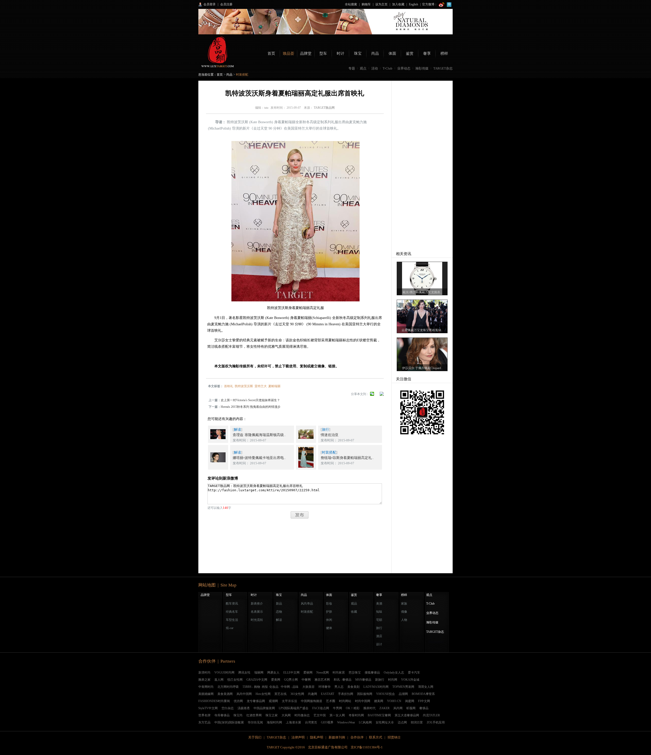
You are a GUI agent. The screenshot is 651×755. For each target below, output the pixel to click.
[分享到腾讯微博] (382, 395)
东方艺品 (204, 722)
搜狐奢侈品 (372, 672)
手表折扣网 (345, 694)
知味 (379, 611)
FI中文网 (424, 701)
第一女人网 (337, 715)
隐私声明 (316, 737)
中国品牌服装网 (264, 708)
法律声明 (298, 737)
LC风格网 (365, 722)
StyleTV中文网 (208, 708)
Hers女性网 (263, 694)
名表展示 (257, 611)
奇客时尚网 (356, 715)
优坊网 (238, 701)
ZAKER (384, 708)
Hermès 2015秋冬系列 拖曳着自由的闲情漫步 (250, 407)
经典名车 (232, 611)
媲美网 (378, 701)
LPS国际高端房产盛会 (293, 708)
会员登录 (209, 4)
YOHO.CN (394, 701)
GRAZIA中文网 (256, 679)
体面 (392, 53)
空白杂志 (227, 708)
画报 (265, 687)
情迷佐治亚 (329, 435)
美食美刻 (353, 687)
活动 (374, 68)
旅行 (325, 429)
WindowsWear (346, 722)
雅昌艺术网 (322, 679)
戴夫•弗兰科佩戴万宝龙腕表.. (422, 292)
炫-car (229, 628)
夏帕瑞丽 (274, 386)
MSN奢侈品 (363, 679)
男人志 (339, 687)
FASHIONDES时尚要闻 (214, 701)
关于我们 (254, 737)
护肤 (329, 611)
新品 (279, 603)
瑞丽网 (258, 672)
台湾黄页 (311, 722)
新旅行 (379, 679)
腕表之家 (204, 679)
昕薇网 (411, 708)
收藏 (354, 611)
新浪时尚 (204, 672)
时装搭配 (242, 74)
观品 (354, 603)
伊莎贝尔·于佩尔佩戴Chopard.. (422, 368)
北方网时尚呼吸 (228, 687)
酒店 (379, 636)
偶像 (404, 611)
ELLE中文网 (291, 672)
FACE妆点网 (320, 708)
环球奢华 (324, 687)
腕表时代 (369, 708)
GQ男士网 (291, 679)
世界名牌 (204, 715)
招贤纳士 (394, 737)
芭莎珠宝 (355, 672)
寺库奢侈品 (222, 715)
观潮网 (273, 701)
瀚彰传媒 (421, 68)
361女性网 (297, 694)
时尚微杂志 (302, 715)
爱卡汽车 (414, 672)
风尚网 (398, 708)
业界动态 (403, 68)
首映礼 (228, 386)
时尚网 (392, 679)
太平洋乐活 (289, 701)
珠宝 (358, 53)
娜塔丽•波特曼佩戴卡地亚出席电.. (259, 458)
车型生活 (232, 620)
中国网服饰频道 (311, 701)
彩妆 (329, 603)
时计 (340, 53)
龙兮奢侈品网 (256, 701)
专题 (351, 68)
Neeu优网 (322, 672)
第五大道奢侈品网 (407, 715)
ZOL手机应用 (436, 722)
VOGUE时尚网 (224, 672)
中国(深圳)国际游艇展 (229, 722)
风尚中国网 (244, 694)
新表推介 (257, 603)
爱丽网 (308, 672)
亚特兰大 (261, 386)
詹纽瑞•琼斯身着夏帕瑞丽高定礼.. (347, 458)
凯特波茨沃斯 (244, 386)
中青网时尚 (206, 687)
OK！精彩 (353, 708)
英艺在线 (280, 694)
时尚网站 (345, 701)
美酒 (379, 603)
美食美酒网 (225, 694)
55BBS (247, 687)
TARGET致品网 (324, 107)
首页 (271, 53)
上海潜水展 (293, 722)
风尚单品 (307, 603)
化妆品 (273, 687)
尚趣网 (312, 694)
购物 (257, 687)
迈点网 (402, 722)
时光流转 (257, 620)
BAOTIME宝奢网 (379, 715)
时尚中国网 (362, 701)
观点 (363, 68)
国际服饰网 (364, 694)
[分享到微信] (372, 395)
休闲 (329, 620)
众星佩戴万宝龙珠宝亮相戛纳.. (422, 330)
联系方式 (375, 737)
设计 (379, 644)
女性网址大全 (385, 722)
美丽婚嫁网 (206, 694)
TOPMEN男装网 (403, 687)
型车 (323, 53)
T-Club (387, 68)
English (413, 4)
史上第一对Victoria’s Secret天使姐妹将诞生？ (250, 400)
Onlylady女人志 (394, 672)
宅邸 (379, 620)
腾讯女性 (244, 672)
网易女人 (273, 672)
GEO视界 (327, 722)
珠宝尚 (238, 715)
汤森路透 (244, 708)
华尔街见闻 (255, 722)
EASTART (327, 694)
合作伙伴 (357, 737)
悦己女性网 (235, 679)
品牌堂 (306, 53)
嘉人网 (219, 679)
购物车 (366, 4)
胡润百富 (417, 722)
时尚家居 (339, 672)
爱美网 (275, 679)
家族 (404, 603)
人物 (404, 620)
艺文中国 (320, 715)
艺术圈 (330, 701)
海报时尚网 (274, 722)
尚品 (375, 53)
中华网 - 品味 (290, 687)
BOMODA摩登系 (423, 694)
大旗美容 (308, 687)
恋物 (279, 611)
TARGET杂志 (443, 68)
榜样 (444, 53)
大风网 (286, 715)
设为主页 (381, 4)
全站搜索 (351, 4)
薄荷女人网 (425, 687)
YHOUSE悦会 (385, 694)
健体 (329, 628)
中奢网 (306, 679)
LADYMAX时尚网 (376, 687)
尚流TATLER (431, 715)
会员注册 (226, 4)
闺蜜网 (409, 701)
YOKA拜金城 (410, 679)
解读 (237, 429)
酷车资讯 (232, 603)
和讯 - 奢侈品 (342, 679)
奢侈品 (423, 708)
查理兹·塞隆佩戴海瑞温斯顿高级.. (259, 435)
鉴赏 (409, 53)
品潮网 (403, 694)
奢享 (427, 53)
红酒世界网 (254, 715)
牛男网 (337, 708)
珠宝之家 (271, 715)
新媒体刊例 (337, 737)
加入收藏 (398, 4)
